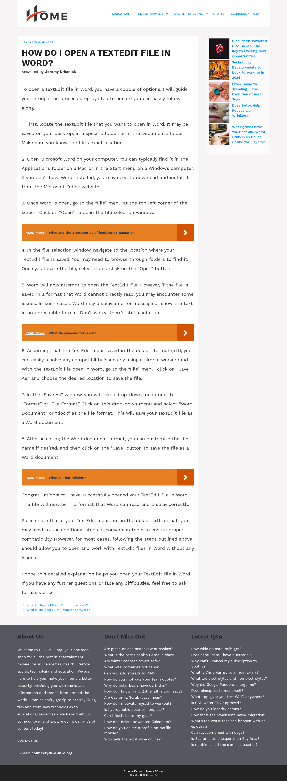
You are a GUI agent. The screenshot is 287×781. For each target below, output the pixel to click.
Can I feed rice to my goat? (128, 716)
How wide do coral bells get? (216, 649)
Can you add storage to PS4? (129, 673)
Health (178, 13)
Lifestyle (196, 13)
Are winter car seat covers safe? (132, 661)
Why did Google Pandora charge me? (223, 684)
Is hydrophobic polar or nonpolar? (134, 709)
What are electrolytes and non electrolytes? (229, 678)
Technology (239, 13)
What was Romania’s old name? (132, 667)
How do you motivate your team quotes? (140, 679)
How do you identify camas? (216, 709)
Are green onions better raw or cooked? (138, 649)
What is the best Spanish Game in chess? (140, 655)
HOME (25, 42)
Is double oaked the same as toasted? (224, 745)
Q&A (256, 13)
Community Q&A (42, 42)
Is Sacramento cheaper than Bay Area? (225, 738)
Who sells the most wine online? (132, 739)
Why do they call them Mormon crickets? (57, 605)
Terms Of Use (154, 771)
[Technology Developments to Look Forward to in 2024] (219, 70)
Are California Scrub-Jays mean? (133, 697)
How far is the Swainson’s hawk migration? (228, 715)
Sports (219, 13)
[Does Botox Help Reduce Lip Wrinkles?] (219, 113)
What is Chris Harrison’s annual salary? (225, 672)
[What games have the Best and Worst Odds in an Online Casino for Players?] (219, 135)
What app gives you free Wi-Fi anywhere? (227, 697)
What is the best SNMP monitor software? (58, 610)
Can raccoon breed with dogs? (217, 732)
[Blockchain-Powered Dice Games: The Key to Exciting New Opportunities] (219, 49)
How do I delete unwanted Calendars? (137, 722)
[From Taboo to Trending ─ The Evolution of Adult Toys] (219, 92)
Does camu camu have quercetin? (221, 655)
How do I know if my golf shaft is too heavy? (143, 691)
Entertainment (150, 13)
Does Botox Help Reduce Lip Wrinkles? (246, 110)
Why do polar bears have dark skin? (135, 685)
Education (120, 13)
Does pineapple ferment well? (217, 691)
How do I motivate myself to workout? (137, 703)
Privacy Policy (133, 771)
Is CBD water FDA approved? (216, 703)
